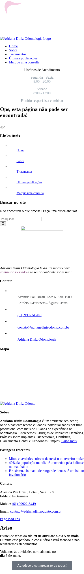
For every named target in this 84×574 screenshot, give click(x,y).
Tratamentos (24, 171)
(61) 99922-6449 (29, 315)
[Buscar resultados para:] (20, 219)
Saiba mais (69, 441)
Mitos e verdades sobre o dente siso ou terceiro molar (46, 459)
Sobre (20, 161)
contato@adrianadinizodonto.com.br (43, 327)
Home (20, 150)
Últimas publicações (29, 182)
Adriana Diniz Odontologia (36, 339)
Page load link (10, 519)
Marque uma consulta (30, 193)
